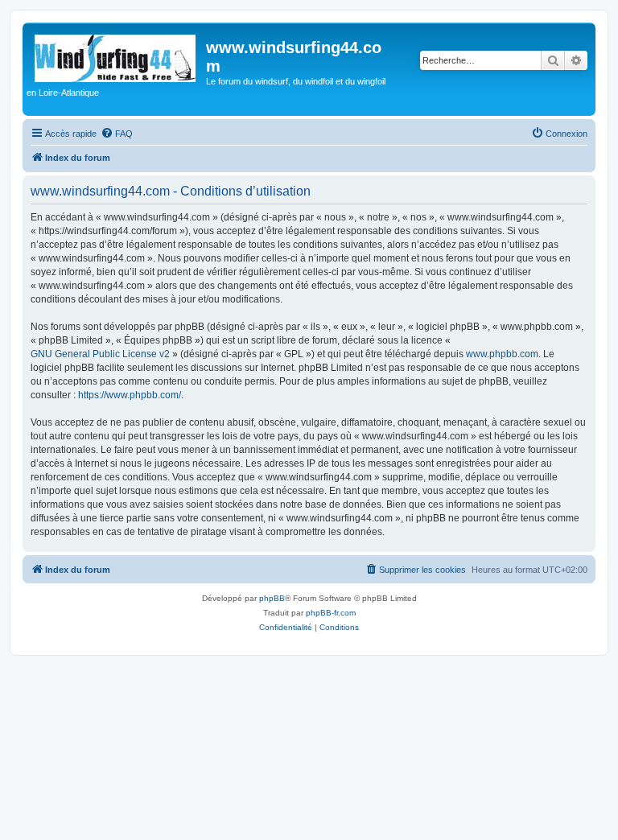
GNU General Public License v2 (100, 354)
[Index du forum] (116, 55)
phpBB (272, 598)
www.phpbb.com (502, 354)
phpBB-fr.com (331, 612)
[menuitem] (117, 133)
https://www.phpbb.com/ (129, 395)
